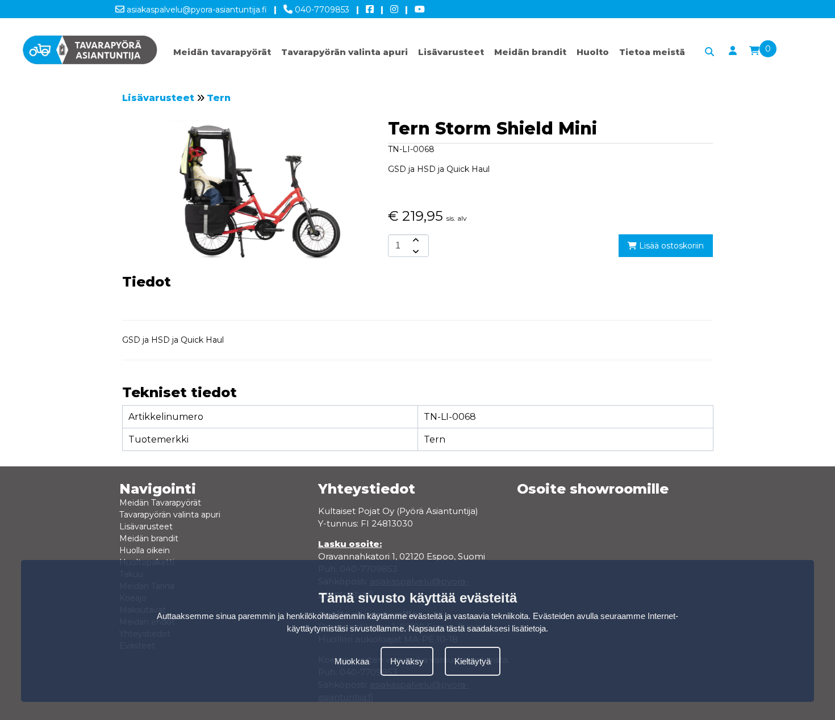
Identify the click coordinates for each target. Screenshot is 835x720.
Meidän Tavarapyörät (160, 503)
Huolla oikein (144, 550)
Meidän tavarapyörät (222, 52)
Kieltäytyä (472, 661)
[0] (754, 51)
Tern (219, 97)
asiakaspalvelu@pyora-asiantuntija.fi (195, 10)
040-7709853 (321, 10)
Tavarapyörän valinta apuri (344, 52)
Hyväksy (407, 661)
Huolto (593, 52)
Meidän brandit (530, 52)
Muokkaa (352, 661)
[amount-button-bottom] (414, 251)
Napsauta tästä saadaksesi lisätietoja (477, 628)
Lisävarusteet (451, 52)
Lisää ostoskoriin (670, 246)
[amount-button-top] (414, 240)
